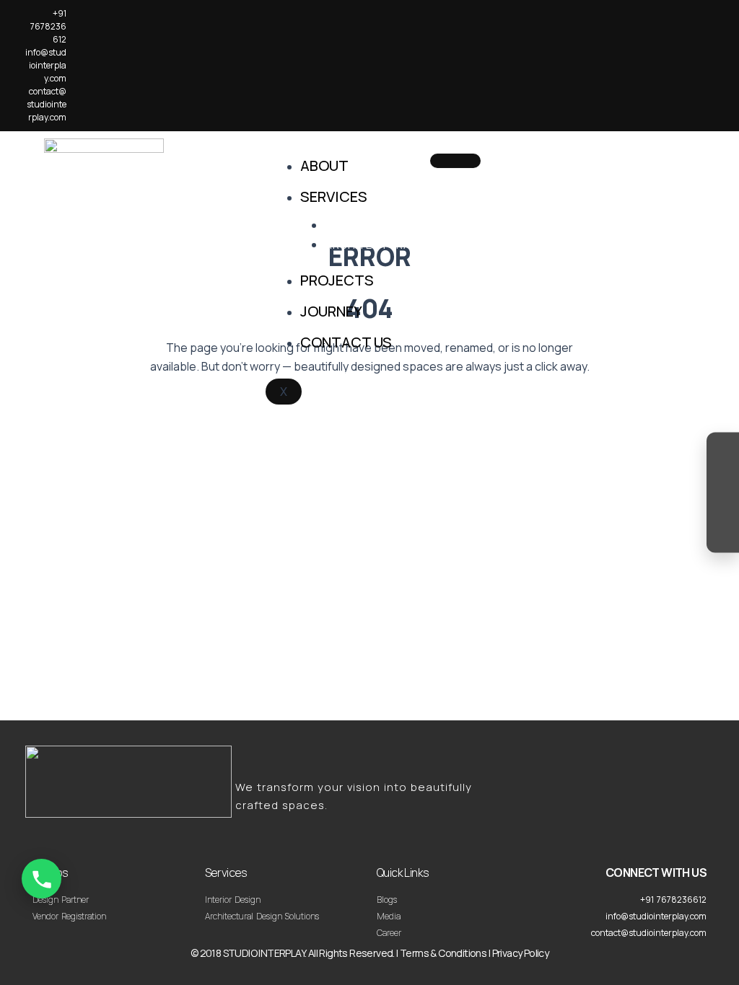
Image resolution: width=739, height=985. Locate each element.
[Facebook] (723, 479)
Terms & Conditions (443, 953)
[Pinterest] (723, 534)
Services (333, 196)
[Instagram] (723, 452)
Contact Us (346, 342)
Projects (337, 280)
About (324, 165)
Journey (331, 311)
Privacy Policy (520, 953)
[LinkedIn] (723, 506)
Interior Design (372, 225)
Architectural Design (392, 244)
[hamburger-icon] (455, 161)
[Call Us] (41, 878)
